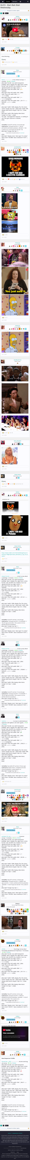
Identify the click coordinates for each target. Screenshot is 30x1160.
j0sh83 (17, 1051)
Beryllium (13, 1152)
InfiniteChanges (17, 789)
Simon (3, 79)
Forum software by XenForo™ (15, 1146)
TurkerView (22, 132)
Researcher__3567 (6, 1061)
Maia (17, 70)
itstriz (17, 641)
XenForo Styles (20, 1150)
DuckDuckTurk (17, 360)
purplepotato (17, 147)
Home (3, 1)
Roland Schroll (5, 576)
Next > (6, 13)
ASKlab (3, 949)
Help (18, 1152)
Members (14, 1)
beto (17, 187)
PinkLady (17, 243)
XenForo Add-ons (11, 1150)
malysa (17, 939)
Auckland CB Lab (6, 836)
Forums (8, 1)
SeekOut (4, 721)
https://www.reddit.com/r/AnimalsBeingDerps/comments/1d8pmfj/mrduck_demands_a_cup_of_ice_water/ (15, 554)
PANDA (13, 81)
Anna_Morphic (17, 440)
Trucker (18, 47)
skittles (17, 16)
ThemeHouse (23, 1148)
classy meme (17, 474)
